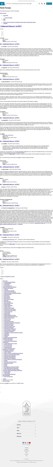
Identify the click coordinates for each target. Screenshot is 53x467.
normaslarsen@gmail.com (39, 223)
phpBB (6, 383)
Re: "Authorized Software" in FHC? (10, 44)
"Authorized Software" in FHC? (11, 26)
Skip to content (3, 13)
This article (41, 263)
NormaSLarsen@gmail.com (8, 239)
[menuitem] (8, 17)
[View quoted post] (17, 239)
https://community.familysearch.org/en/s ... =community (11, 224)
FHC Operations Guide (21, 151)
